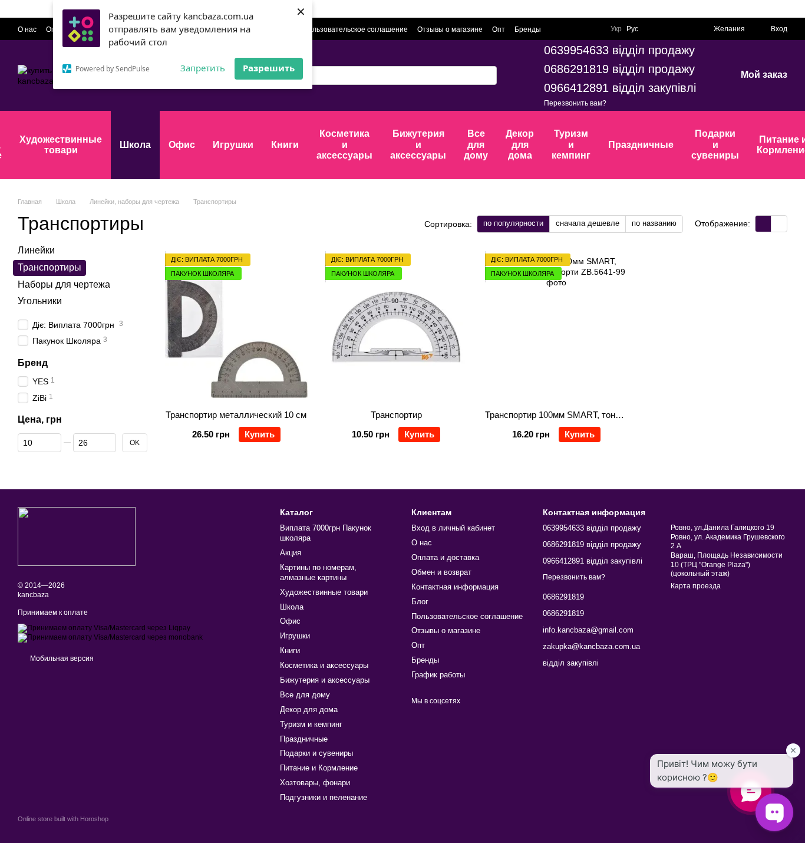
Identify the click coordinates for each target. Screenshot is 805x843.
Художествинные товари (60, 144)
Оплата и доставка (445, 557)
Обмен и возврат (441, 572)
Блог (419, 601)
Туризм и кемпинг (571, 144)
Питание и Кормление (319, 767)
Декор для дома (520, 144)
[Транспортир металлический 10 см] (236, 327)
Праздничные (641, 145)
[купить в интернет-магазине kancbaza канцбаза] (77, 536)
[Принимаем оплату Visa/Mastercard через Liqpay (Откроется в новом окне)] (104, 628)
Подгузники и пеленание (323, 797)
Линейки (36, 250)
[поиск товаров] (487, 75)
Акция (290, 552)
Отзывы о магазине (450, 29)
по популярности (513, 223)
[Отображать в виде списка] (779, 224)
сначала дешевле (587, 223)
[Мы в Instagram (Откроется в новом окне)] (683, 29)
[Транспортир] (396, 327)
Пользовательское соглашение (355, 29)
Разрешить (269, 68)
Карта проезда (696, 586)
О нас (27, 29)
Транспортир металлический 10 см (236, 415)
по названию (654, 223)
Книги (285, 145)
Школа (135, 145)
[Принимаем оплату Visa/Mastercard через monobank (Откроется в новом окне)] (110, 637)
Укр (616, 28)
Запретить (202, 68)
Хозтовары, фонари (315, 782)
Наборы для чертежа (64, 284)
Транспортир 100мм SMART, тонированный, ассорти (591, 415)
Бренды (527, 29)
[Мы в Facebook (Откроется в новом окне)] (654, 29)
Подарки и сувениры (715, 144)
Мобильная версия (61, 658)
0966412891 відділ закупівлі (620, 87)
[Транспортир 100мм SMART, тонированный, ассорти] (556, 327)
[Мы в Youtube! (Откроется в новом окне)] (669, 29)
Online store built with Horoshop (63, 818)
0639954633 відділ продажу (619, 50)
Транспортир (396, 415)
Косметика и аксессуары (344, 144)
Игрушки (233, 145)
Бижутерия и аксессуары (418, 144)
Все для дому (476, 144)
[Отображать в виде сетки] (763, 224)
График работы (438, 674)
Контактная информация (455, 586)
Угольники (40, 301)
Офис (182, 145)
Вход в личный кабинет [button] (453, 527)
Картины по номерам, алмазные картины (318, 572)
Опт (498, 29)
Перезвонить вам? (575, 103)
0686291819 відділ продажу (619, 68)
